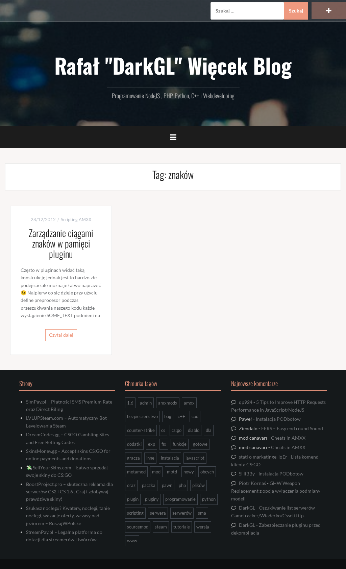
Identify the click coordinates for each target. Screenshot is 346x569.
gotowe (200, 444)
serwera (158, 513)
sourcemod (137, 526)
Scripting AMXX (76, 219)
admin (146, 403)
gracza (133, 458)
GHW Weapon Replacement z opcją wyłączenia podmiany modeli (275, 490)
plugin (133, 499)
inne (150, 458)
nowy (188, 471)
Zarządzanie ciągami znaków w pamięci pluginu (61, 243)
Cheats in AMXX (288, 438)
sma (202, 513)
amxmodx (167, 403)
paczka (148, 485)
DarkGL (247, 508)
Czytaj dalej (61, 335)
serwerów (182, 513)
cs (163, 430)
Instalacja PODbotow (278, 419)
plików (198, 485)
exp (151, 444)
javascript (195, 458)
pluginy (152, 499)
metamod (136, 471)
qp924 (245, 402)
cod (195, 416)
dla (209, 430)
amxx (189, 403)
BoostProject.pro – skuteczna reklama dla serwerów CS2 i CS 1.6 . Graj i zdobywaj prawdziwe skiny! (69, 491)
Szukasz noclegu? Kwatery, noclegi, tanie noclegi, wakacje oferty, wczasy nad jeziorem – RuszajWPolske (68, 515)
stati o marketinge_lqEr (263, 457)
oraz (131, 485)
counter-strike (141, 430)
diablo (193, 430)
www (132, 540)
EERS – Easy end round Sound (292, 428)
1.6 (130, 403)
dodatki (134, 444)
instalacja (170, 458)
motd (172, 471)
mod (156, 471)
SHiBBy (247, 473)
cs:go (176, 430)
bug (167, 416)
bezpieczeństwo (142, 416)
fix (164, 444)
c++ (181, 416)
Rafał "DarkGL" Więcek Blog (173, 65)
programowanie (180, 499)
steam (161, 526)
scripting (135, 513)
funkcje (180, 444)
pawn (167, 485)
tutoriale (181, 526)
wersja (202, 526)
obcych (207, 471)
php (182, 485)
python (209, 499)
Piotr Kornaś (252, 483)
